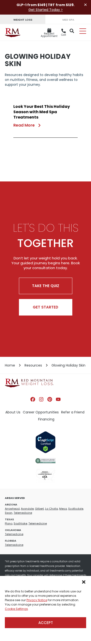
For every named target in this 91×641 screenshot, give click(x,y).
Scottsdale (75, 509)
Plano (8, 523)
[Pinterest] (49, 399)
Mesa (63, 509)
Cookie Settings (16, 609)
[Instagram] (41, 399)
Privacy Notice (36, 600)
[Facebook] (32, 399)
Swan (8, 513)
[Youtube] (58, 399)
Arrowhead (12, 509)
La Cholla (51, 509)
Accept (45, 622)
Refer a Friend (72, 412)
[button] (83, 582)
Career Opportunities (41, 412)
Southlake (20, 523)
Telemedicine (23, 513)
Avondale (27, 509)
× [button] (85, 5)
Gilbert (39, 509)
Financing (46, 419)
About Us (12, 412)
